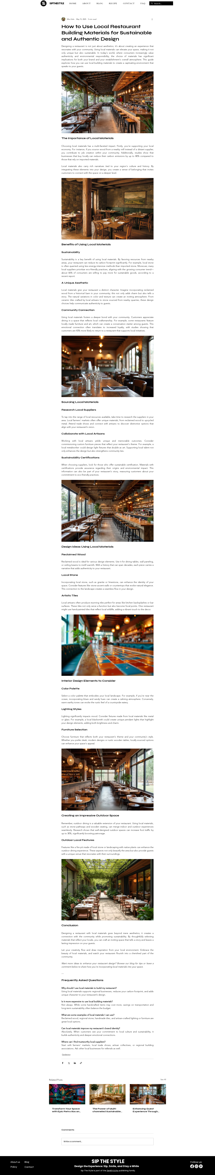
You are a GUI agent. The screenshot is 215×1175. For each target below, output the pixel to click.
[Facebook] (192, 1166)
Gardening (66, 1054)
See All (163, 1079)
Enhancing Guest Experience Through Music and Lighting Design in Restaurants (146, 1110)
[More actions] (152, 19)
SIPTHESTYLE (57, 3)
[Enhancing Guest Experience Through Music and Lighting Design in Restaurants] (148, 1094)
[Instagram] (196, 1166)
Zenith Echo (112, 1170)
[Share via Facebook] (62, 1063)
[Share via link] (81, 1063)
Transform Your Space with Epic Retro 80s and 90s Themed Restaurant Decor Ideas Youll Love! (67, 1110)
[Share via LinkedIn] (75, 1063)
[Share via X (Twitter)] (69, 1063)
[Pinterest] (201, 1166)
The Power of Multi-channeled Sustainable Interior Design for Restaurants (106, 1110)
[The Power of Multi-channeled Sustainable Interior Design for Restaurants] (107, 1094)
